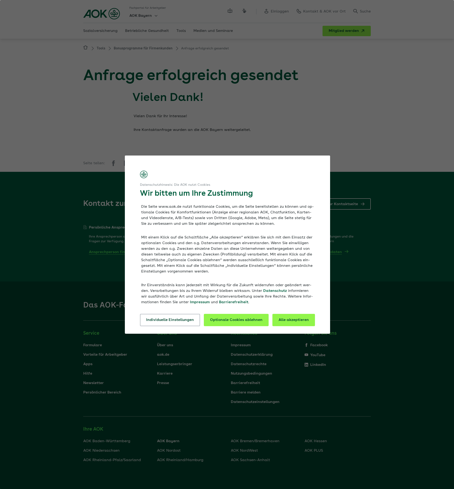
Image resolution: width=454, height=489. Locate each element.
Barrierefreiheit (233, 302)
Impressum (200, 302)
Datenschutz (275, 291)
